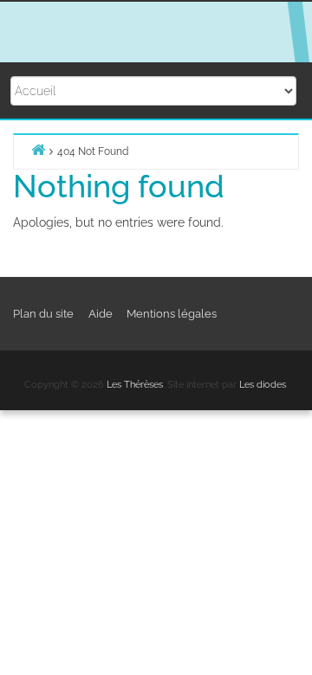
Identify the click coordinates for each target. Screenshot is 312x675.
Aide (100, 313)
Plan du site (43, 313)
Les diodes (262, 384)
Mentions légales (172, 313)
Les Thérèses (135, 384)
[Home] (38, 149)
